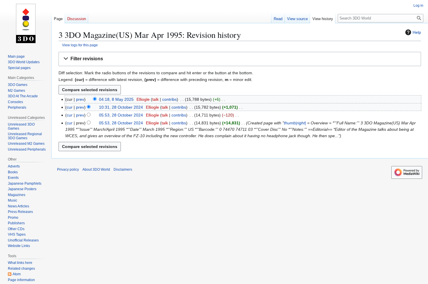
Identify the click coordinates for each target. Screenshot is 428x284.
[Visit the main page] (25, 23)
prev (80, 99)
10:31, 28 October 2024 (121, 107)
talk (155, 99)
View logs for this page (80, 45)
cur (69, 107)
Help (417, 32)
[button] (239, 59)
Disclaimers (123, 169)
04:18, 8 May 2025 (116, 99)
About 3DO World (96, 169)
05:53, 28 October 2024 (121, 115)
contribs (169, 99)
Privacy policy (68, 169)
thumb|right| (295, 123)
